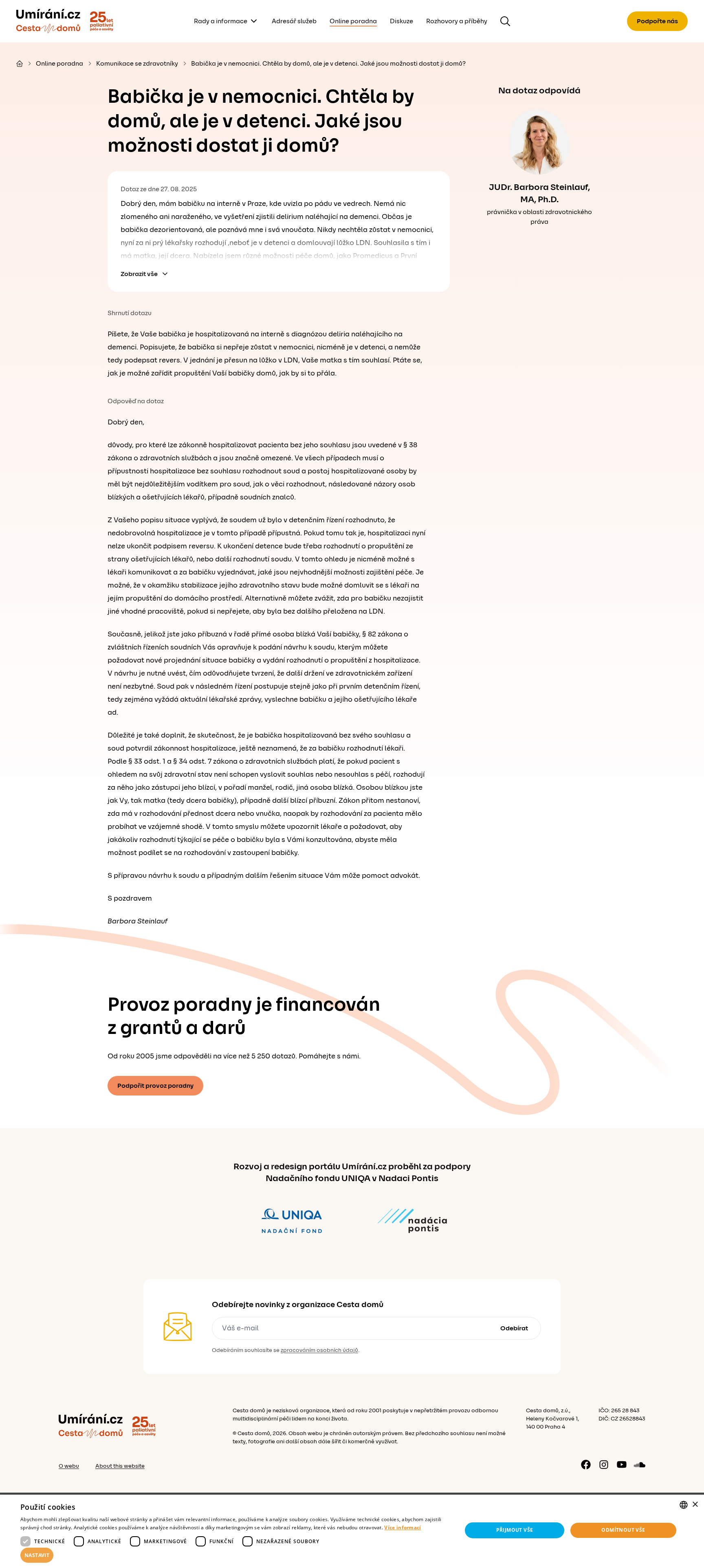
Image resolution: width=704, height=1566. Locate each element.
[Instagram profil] (603, 1464)
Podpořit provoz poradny (155, 1085)
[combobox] (684, 1505)
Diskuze (401, 21)
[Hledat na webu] (505, 21)
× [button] (695, 1505)
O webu (69, 1466)
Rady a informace (220, 21)
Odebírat (514, 1328)
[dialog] (352, 1530)
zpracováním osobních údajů (319, 1350)
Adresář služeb (294, 21)
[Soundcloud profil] (639, 1464)
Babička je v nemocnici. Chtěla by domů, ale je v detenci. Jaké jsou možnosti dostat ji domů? (328, 63)
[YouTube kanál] (621, 1464)
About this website (120, 1466)
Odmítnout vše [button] (623, 1529)
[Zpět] (48, 21)
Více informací (402, 1527)
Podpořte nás (657, 21)
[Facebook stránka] (586, 1464)
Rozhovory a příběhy (456, 21)
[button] (234, 1555)
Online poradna (353, 21)
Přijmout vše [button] (514, 1529)
